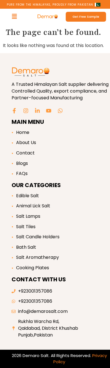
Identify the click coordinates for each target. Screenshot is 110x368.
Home (22, 132)
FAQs (22, 173)
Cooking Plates (32, 267)
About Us (26, 142)
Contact (25, 153)
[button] (14, 17)
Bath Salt (26, 247)
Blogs (22, 163)
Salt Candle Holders (38, 237)
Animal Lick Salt (33, 206)
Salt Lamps (28, 216)
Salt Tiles (26, 226)
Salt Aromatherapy (37, 257)
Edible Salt (27, 195)
